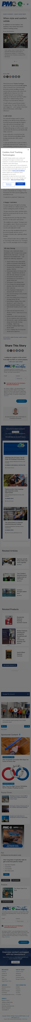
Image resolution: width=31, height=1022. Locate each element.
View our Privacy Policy (17, 180)
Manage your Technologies (9, 184)
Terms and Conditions (18, 171)
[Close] (28, 149)
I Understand (20, 183)
